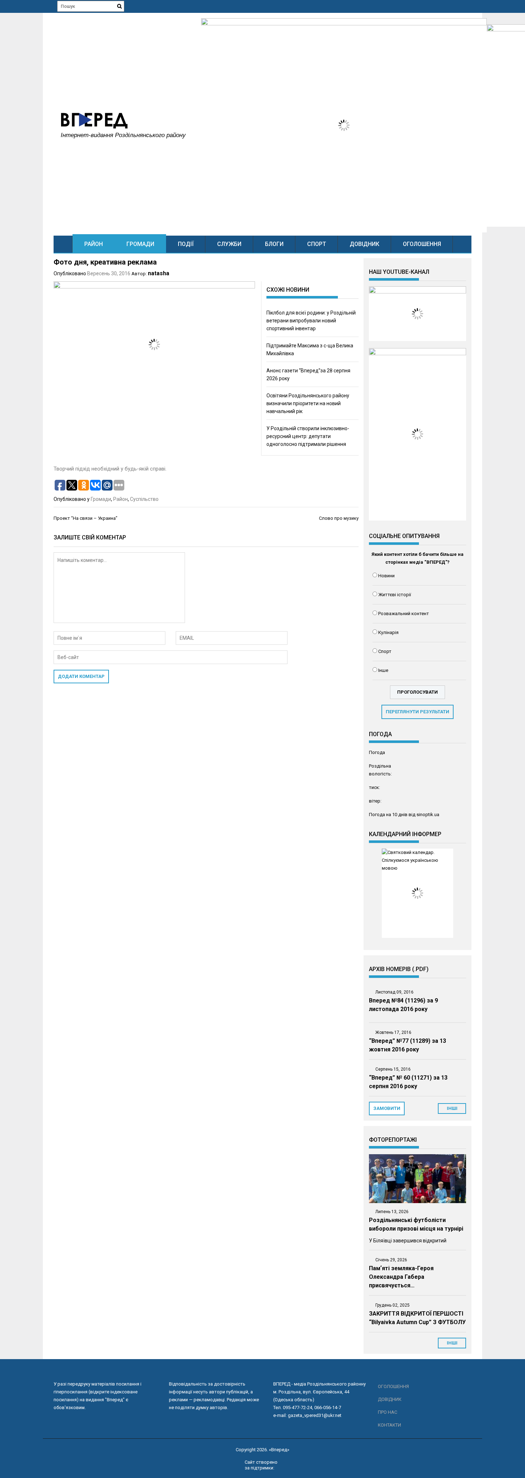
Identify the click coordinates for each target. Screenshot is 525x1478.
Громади (140, 244)
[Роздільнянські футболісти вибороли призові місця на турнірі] (417, 1178)
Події (186, 244)
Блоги (274, 244)
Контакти (389, 1425)
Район (93, 244)
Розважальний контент (403, 613)
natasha (158, 273)
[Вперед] (63, 244)
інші (452, 1108)
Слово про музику (339, 518)
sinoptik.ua (427, 814)
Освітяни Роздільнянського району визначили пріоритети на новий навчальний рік (307, 403)
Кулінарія (388, 632)
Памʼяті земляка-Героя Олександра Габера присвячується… (401, 1277)
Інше (383, 670)
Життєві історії (394, 594)
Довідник (364, 244)
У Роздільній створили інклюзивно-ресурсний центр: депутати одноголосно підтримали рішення (307, 436)
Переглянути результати (417, 711)
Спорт (316, 244)
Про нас (387, 1412)
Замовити (386, 1108)
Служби (229, 244)
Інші (452, 1343)
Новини (386, 575)
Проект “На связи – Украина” (86, 518)
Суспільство (144, 499)
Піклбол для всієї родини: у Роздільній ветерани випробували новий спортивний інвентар (311, 320)
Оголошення (422, 244)
